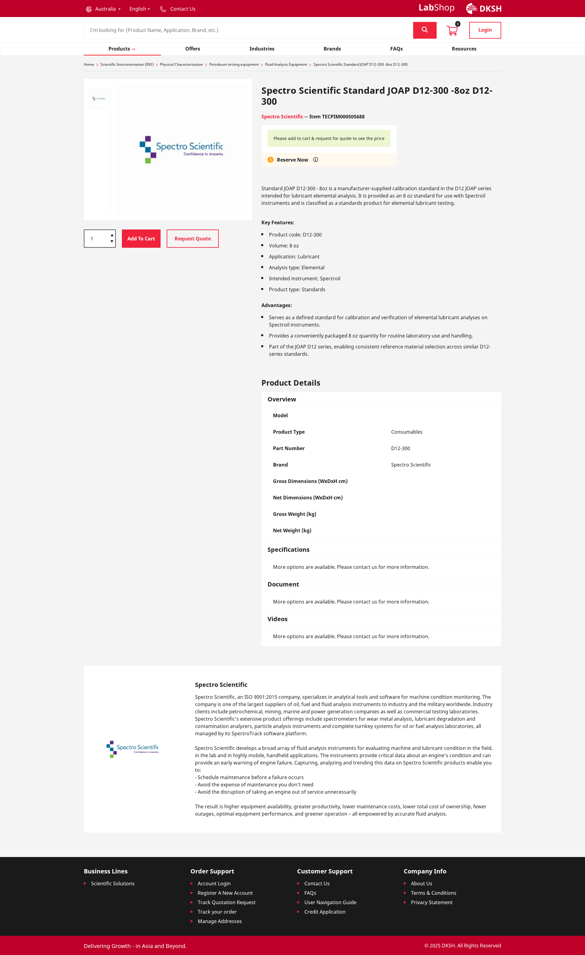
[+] (112, 235)
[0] (452, 32)
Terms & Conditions (433, 893)
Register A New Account (225, 893)
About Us (421, 883)
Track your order (217, 911)
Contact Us (317, 883)
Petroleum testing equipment (234, 64)
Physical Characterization (181, 64)
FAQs (310, 893)
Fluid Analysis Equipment (286, 64)
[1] (112, 242)
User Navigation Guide (330, 902)
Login (485, 29)
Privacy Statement (432, 902)
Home (89, 64)
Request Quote (193, 238)
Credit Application (325, 911)
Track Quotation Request (227, 902)
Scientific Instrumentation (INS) (127, 64)
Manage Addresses (220, 921)
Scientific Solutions (113, 883)
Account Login (214, 883)
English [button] (137, 8)
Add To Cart (141, 238)
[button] (103, 8)
